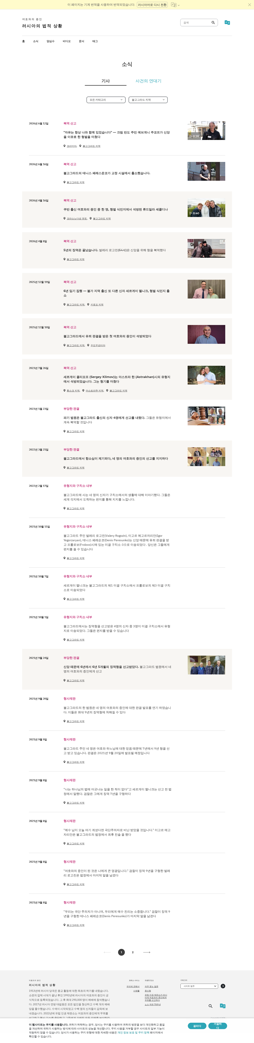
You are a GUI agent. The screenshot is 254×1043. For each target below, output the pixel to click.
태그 (95, 41)
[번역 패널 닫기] (249, 5)
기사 (106, 81)
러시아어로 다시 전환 (152, 5)
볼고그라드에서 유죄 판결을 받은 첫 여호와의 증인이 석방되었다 (107, 336)
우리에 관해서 (133, 986)
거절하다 (218, 1026)
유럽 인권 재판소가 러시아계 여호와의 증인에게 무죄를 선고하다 (156, 998)
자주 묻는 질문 (151, 986)
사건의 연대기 (148, 81)
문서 (81, 41)
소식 (35, 41)
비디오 (67, 41)
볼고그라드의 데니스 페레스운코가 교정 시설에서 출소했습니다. (107, 173)
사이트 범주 (189, 986)
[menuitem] (23, 41)
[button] (147, 952)
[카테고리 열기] (223, 986)
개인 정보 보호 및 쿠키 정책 (133, 1032)
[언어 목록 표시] (175, 4)
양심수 (51, 41)
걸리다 (197, 1026)
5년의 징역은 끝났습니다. (115, 250)
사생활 (136, 990)
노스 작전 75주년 (153, 1004)
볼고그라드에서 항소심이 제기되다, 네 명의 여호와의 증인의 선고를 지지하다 (116, 458)
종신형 (148, 990)
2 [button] (132, 952)
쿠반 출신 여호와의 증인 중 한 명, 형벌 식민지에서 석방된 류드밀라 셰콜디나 (116, 209)
